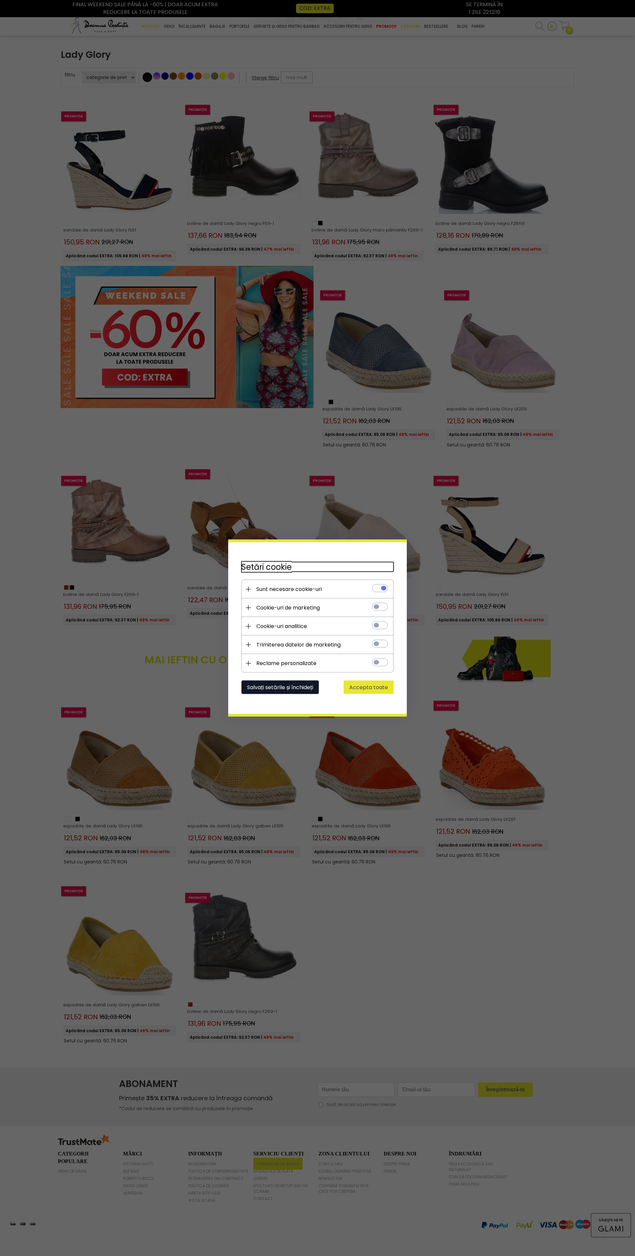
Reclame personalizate (286, 663)
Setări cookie (266, 567)
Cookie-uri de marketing (288, 607)
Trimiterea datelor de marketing (298, 645)
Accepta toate (368, 687)
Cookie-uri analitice (281, 626)
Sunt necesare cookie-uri (289, 589)
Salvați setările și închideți (280, 687)
